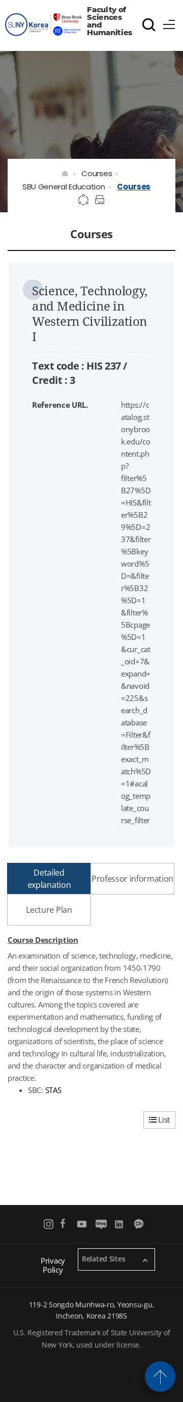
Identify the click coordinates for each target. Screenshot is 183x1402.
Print (101, 200)
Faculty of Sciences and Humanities (109, 21)
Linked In (120, 1224)
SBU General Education (63, 186)
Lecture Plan (49, 909)
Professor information (132, 878)
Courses (96, 173)
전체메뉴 (169, 23)
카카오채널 (139, 1224)
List (163, 1119)
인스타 (49, 1224)
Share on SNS (83, 200)
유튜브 (82, 1224)
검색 (149, 24)
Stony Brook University (43, 25)
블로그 (101, 1224)
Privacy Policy (53, 1265)
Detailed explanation (49, 878)
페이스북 (63, 1224)
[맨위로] (160, 1376)
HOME (65, 173)
